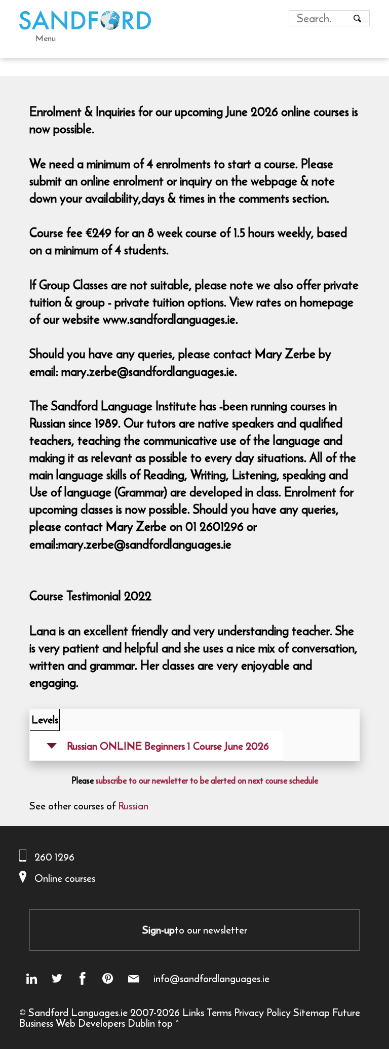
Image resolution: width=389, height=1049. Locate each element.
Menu (45, 38)
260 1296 (54, 857)
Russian (133, 805)
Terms (219, 1012)
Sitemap (311, 1012)
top (165, 1023)
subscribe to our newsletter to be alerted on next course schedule (207, 780)
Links (193, 1012)
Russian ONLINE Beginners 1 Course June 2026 (168, 746)
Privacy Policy (262, 1012)
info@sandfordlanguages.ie (211, 978)
